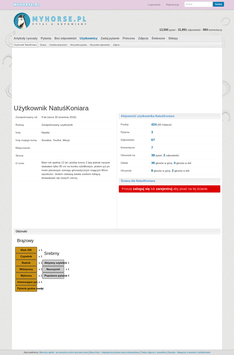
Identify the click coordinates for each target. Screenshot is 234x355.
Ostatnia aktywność (58, 45)
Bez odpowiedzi (65, 38)
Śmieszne (158, 38)
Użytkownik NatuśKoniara (25, 45)
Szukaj (218, 4)
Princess (129, 38)
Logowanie (154, 4)
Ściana (43, 45)
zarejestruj (164, 189)
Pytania (46, 38)
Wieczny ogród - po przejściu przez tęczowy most (63, 352)
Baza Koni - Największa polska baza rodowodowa (114, 352)
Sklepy (173, 38)
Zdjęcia (143, 38)
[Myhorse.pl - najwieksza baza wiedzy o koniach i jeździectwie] (50, 21)
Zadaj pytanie (110, 38)
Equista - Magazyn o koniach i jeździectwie (189, 352)
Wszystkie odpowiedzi (100, 45)
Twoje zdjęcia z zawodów (153, 352)
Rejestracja (172, 4)
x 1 (40, 249)
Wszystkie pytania (78, 45)
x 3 (40, 288)
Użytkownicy (88, 38)
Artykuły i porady (25, 38)
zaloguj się (141, 189)
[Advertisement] (117, 75)
